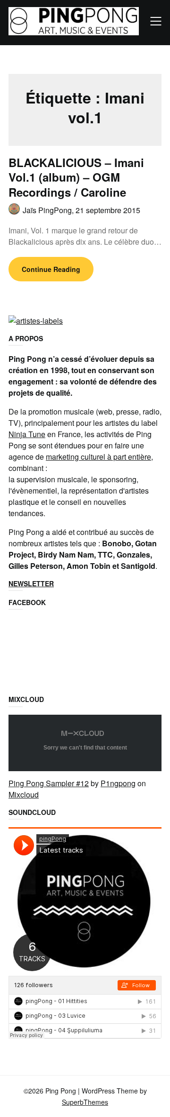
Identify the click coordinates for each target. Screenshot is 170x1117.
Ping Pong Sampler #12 (48, 783)
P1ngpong (118, 783)
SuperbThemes (85, 1102)
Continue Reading (51, 269)
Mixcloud (23, 794)
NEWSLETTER (31, 583)
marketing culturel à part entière (98, 456)
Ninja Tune (26, 434)
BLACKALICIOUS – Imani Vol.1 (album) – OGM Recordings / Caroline (76, 176)
